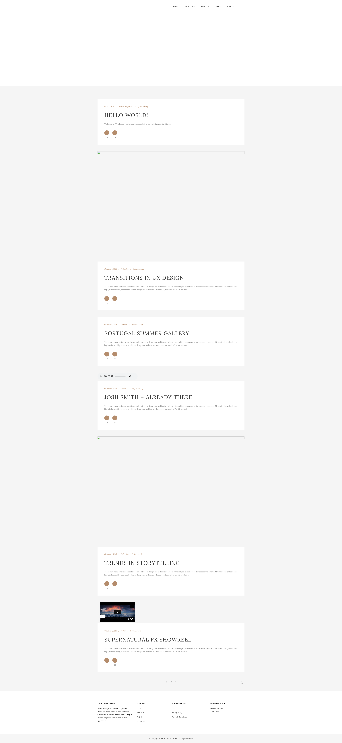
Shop (174, 708)
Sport (125, 325)
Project (139, 717)
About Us (140, 713)
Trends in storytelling (142, 562)
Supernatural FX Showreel (147, 639)
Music (125, 388)
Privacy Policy (177, 713)
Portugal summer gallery (146, 333)
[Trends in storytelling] (171, 491)
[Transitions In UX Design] (171, 206)
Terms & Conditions (179, 717)
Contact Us (141, 721)
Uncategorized (127, 106)
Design (126, 269)
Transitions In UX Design (144, 277)
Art (124, 631)
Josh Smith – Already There (148, 397)
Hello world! (126, 115)
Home (139, 708)
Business (126, 554)
